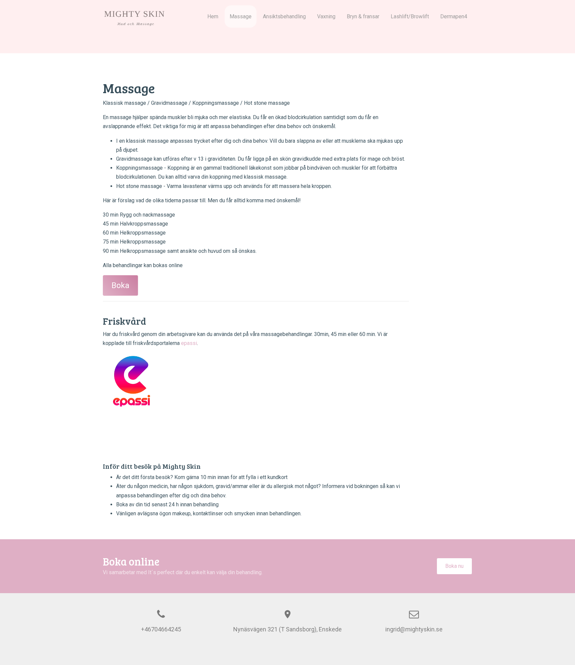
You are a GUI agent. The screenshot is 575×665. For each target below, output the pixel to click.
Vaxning (326, 16)
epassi (189, 343)
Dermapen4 (453, 16)
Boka (120, 285)
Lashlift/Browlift (410, 16)
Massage (241, 16)
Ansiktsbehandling (284, 16)
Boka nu (454, 566)
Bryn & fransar (363, 16)
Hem (212, 16)
